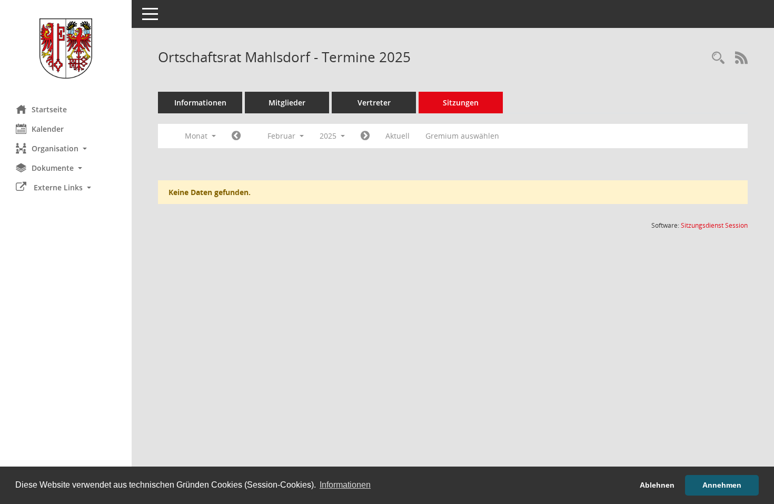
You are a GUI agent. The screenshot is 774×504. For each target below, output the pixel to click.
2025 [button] (329, 136)
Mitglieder (287, 103)
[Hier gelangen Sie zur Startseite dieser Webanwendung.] (66, 48)
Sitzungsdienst (714, 225)
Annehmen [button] (721, 485)
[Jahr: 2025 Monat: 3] (365, 136)
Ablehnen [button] (657, 485)
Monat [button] (197, 136)
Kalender (48, 129)
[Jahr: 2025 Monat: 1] (236, 136)
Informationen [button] (345, 484)
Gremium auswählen (462, 136)
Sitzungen (461, 103)
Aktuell (397, 136)
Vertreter (374, 103)
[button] (66, 148)
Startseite (49, 109)
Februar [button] (282, 136)
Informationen (200, 103)
